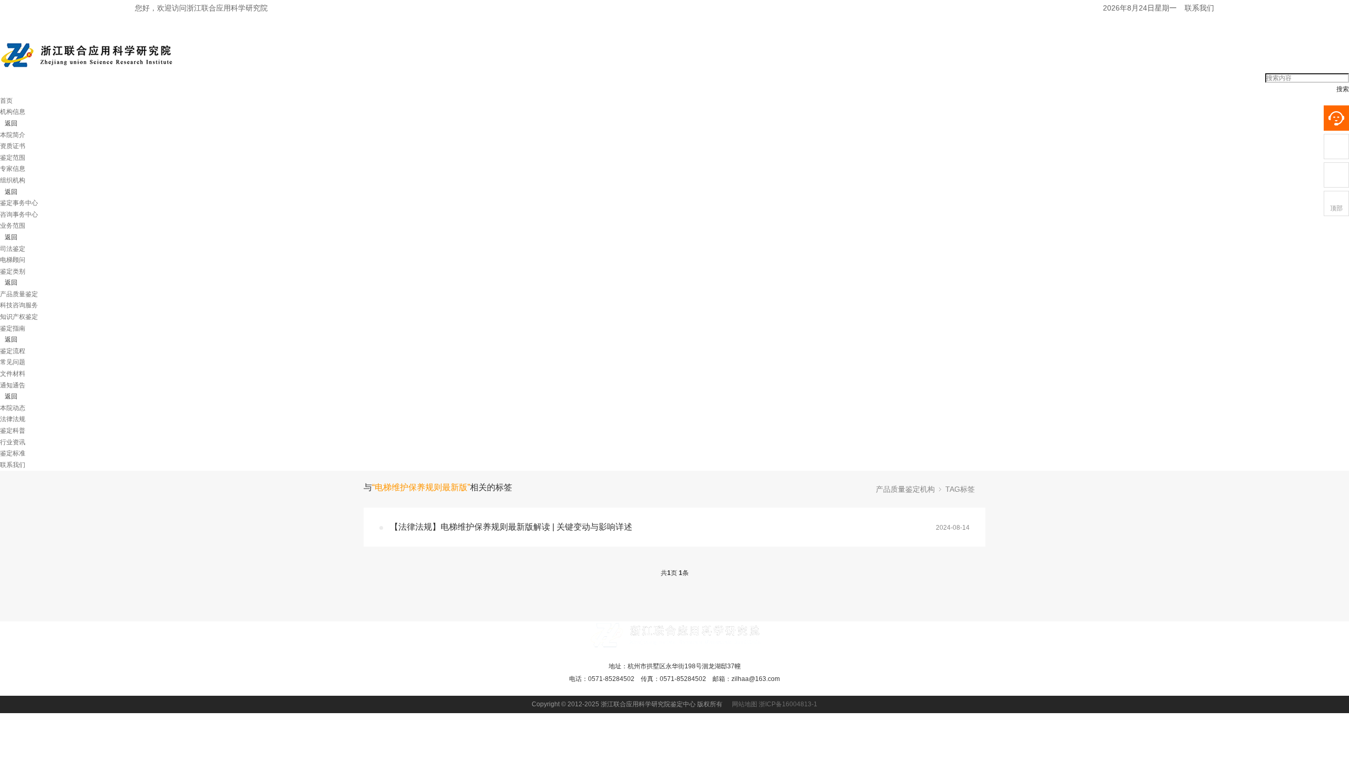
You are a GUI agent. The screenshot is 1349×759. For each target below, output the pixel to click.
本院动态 (12, 408)
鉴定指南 (12, 328)
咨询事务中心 (19, 214)
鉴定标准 (12, 453)
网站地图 (744, 704)
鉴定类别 (12, 271)
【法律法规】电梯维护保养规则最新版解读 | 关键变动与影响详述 (511, 526)
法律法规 (12, 419)
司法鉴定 (12, 248)
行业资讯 (12, 442)
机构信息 (12, 111)
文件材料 (12, 373)
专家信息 (12, 168)
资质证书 (12, 146)
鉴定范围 (12, 157)
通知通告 (12, 385)
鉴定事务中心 (19, 203)
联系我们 (1199, 8)
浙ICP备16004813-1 (788, 704)
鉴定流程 (12, 351)
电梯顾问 (12, 260)
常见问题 (12, 362)
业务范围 (12, 225)
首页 (6, 100)
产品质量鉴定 (19, 294)
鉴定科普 (12, 430)
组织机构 (12, 180)
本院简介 (12, 135)
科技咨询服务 (19, 305)
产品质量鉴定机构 (905, 489)
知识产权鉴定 (19, 316)
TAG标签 (960, 489)
